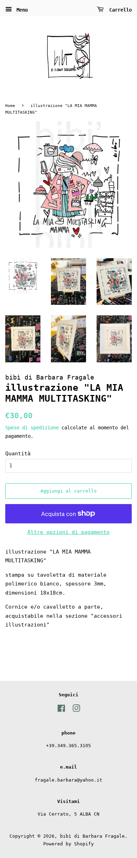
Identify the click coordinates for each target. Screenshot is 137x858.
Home (10, 105)
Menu (21, 10)
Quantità (18, 453)
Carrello (119, 10)
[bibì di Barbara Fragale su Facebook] (61, 709)
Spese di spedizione (32, 427)
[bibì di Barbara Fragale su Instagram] (76, 709)
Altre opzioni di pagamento (68, 532)
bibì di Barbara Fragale (92, 836)
